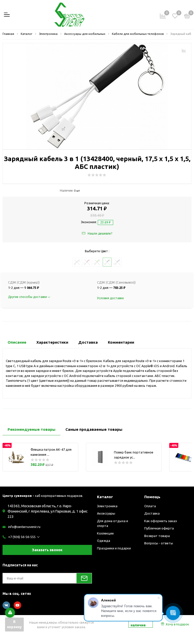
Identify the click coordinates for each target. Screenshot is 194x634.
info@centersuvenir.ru (24, 526)
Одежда (103, 540)
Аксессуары (106, 513)
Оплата (150, 506)
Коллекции (105, 533)
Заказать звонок (47, 550)
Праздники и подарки (114, 548)
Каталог (105, 497)
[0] (187, 16)
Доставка (152, 513)
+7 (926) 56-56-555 (22, 537)
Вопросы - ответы (158, 543)
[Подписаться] (84, 578)
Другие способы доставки (28, 296)
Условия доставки (110, 298)
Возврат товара (157, 536)
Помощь (152, 497)
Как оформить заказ (160, 521)
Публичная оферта (159, 528)
